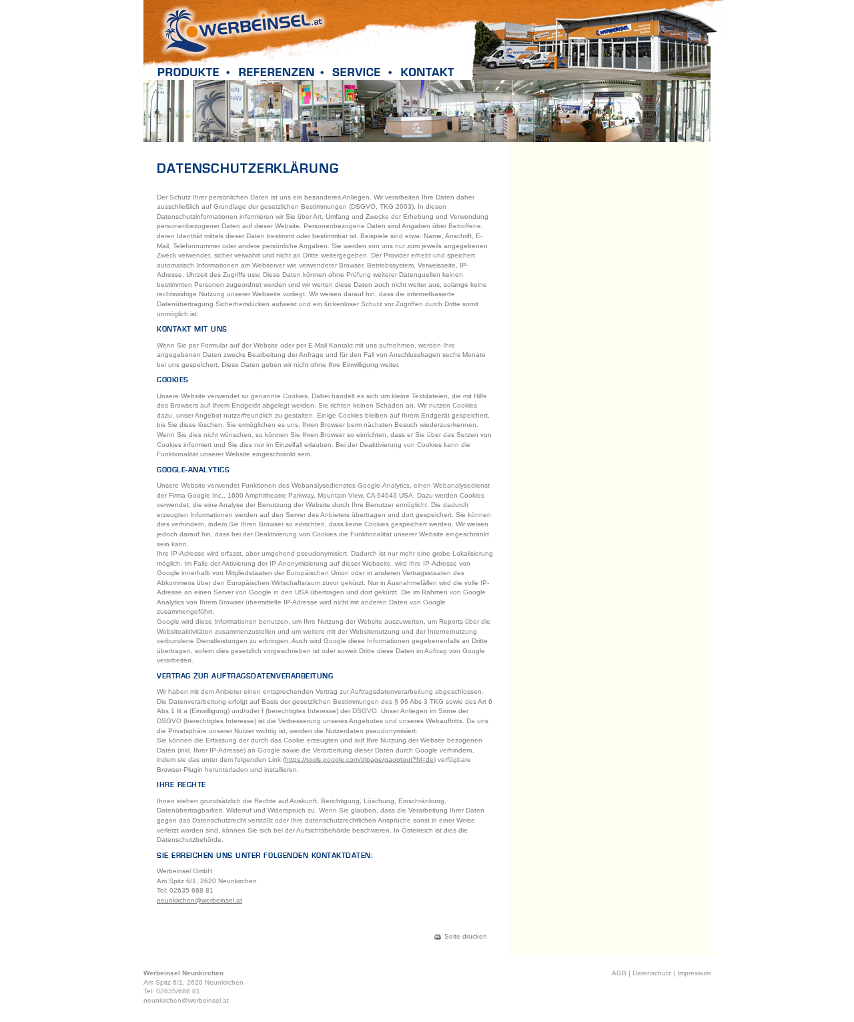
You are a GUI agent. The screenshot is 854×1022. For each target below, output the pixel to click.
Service (361, 71)
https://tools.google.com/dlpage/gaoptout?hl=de (359, 759)
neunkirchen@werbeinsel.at (199, 900)
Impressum (694, 973)
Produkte (193, 71)
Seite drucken (465, 936)
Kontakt (427, 71)
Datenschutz (651, 973)
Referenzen (280, 71)
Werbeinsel (243, 30)
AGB (619, 973)
